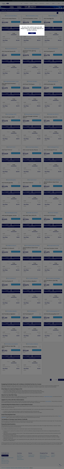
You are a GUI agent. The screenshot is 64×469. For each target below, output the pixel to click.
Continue (32, 33)
